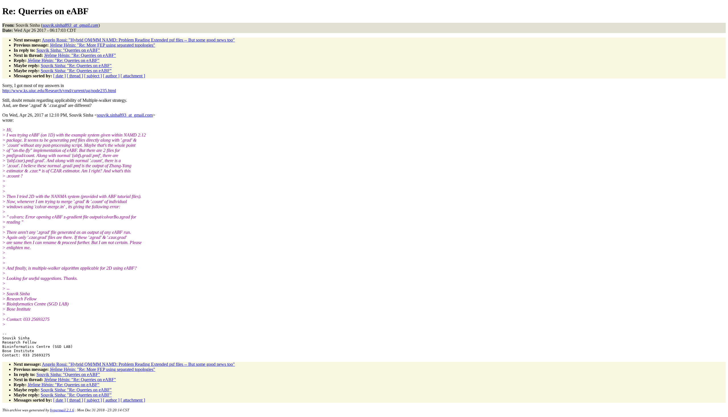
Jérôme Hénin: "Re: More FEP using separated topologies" (102, 45)
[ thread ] (75, 75)
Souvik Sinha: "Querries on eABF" (68, 50)
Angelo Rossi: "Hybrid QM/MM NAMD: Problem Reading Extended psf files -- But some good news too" (138, 40)
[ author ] (111, 75)
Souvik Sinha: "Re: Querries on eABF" (76, 65)
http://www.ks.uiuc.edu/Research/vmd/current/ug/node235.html (59, 90)
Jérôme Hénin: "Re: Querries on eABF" (80, 55)
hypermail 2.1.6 (62, 410)
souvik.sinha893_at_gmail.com (125, 115)
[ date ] (59, 75)
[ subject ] (93, 75)
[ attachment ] (133, 75)
